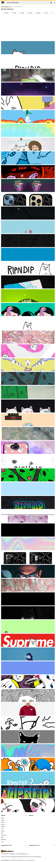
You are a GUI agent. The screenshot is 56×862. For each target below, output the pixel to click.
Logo (2, 841)
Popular (39, 856)
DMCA (19, 856)
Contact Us (8, 856)
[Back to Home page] (2, 2)
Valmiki (22, 12)
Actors (46, 12)
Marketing (3, 839)
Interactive (3, 835)
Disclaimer (14, 856)
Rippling (38, 12)
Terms (32, 856)
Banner (7, 12)
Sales (2, 837)
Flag (2, 833)
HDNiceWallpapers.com (6, 6)
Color (2, 828)
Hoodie (14, 12)
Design (2, 831)
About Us (3, 856)
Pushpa (30, 12)
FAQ (22, 856)
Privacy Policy (27, 856)
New (35, 856)
